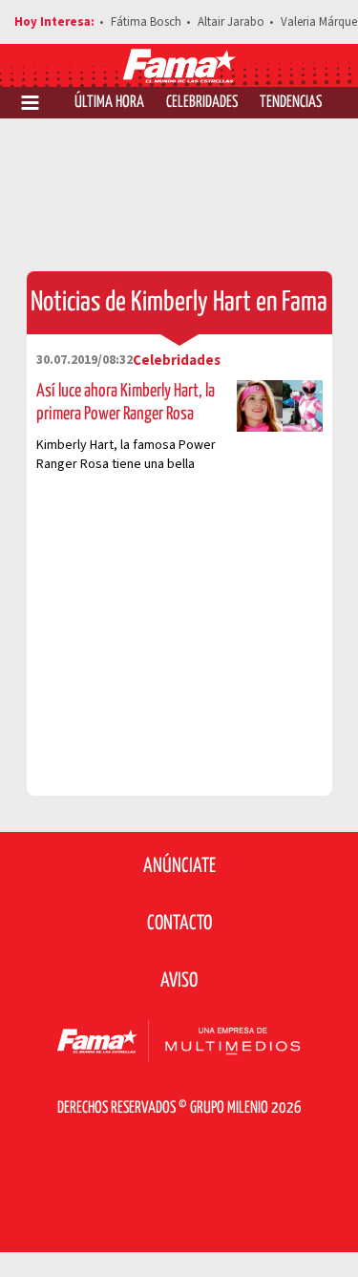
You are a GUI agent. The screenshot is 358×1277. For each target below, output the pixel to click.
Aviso (179, 980)
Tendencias (291, 103)
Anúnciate (179, 866)
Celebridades (202, 103)
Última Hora (109, 103)
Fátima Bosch (146, 22)
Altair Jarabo (231, 22)
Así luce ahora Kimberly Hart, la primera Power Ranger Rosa (125, 402)
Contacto (179, 923)
